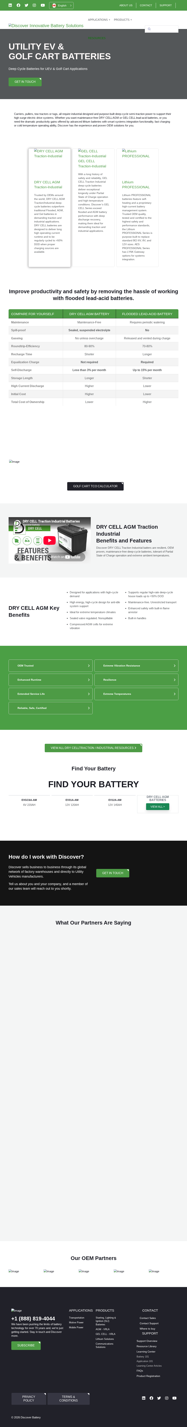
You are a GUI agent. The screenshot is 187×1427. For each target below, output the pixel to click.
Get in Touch (25, 81)
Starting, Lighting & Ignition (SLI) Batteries (106, 1321)
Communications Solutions (104, 1345)
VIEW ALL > (157, 806)
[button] (61, 5)
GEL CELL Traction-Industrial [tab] (93, 195)
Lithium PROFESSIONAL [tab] (137, 220)
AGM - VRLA (103, 1329)
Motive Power (76, 1322)
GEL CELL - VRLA (105, 1334)
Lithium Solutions (105, 1339)
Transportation (76, 1317)
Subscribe (26, 1345)
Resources (97, 38)
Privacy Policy (28, 1398)
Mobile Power (76, 1327)
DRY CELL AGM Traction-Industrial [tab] (49, 216)
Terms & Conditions (68, 1398)
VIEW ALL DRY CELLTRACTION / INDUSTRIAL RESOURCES (92, 747)
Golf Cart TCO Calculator (95, 486)
